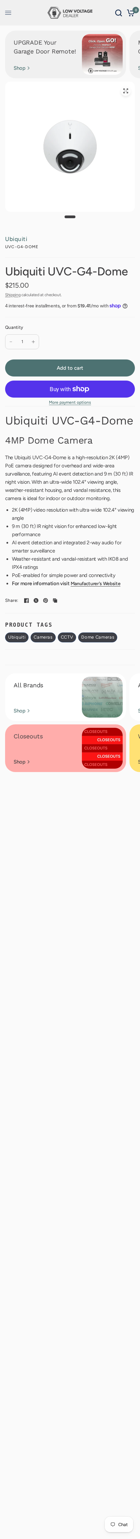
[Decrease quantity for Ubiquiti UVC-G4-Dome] (10, 342)
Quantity (14, 327)
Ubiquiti (16, 239)
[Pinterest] (45, 600)
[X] (36, 600)
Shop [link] (19, 68)
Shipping (12, 294)
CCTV (67, 637)
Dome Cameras (97, 637)
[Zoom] (126, 91)
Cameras (43, 637)
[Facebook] (26, 600)
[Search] (118, 13)
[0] (129, 13)
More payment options (70, 402)
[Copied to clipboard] (55, 600)
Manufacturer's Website (96, 584)
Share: (11, 600)
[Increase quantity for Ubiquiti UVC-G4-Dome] (33, 342)
